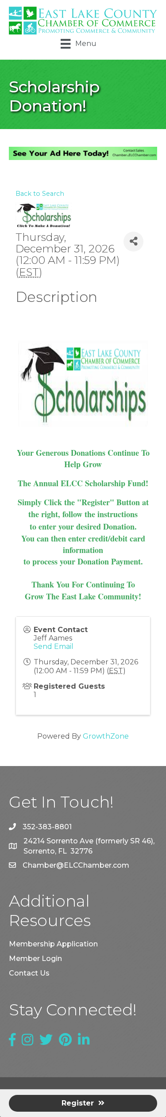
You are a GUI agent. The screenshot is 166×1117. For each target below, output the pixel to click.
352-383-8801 (47, 827)
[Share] (133, 242)
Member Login (35, 958)
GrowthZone (106, 736)
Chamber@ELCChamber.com (76, 865)
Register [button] (78, 1103)
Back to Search (39, 194)
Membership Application (53, 944)
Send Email (53, 646)
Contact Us (29, 973)
